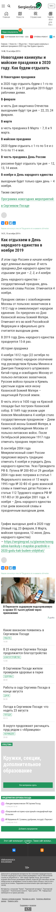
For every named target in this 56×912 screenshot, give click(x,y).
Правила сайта (13, 901)
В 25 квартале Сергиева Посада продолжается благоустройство (25, 651)
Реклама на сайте (28, 899)
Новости (20, 17)
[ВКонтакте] (2, 223)
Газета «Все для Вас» (50, 21)
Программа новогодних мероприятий (27, 199)
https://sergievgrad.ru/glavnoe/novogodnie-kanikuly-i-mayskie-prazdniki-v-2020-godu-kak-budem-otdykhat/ (27, 546)
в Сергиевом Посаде (15, 206)
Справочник (35, 17)
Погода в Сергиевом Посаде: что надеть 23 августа (25, 708)
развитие (33, 905)
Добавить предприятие (28, 829)
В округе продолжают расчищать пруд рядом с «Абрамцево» (26, 728)
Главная (6, 17)
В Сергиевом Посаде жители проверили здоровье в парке (23, 670)
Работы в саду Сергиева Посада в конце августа (26, 689)
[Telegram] (10, 223)
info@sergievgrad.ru (8, 860)
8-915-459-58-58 (6, 862)
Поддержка (24, 905)
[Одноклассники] (6, 223)
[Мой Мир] (14, 223)
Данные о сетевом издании (11, 899)
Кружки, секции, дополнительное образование (22, 764)
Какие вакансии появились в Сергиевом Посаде (23, 632)
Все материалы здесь (28, 785)
